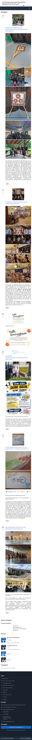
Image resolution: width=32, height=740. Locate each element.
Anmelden (28, 5)
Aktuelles (5, 699)
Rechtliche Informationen (8, 685)
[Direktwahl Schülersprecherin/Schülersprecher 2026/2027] (18, 352)
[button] (23, 5)
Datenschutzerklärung (8, 687)
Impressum (5, 690)
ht (22, 304)
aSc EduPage (28, 738)
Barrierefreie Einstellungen (8, 738)
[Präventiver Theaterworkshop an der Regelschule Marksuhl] (18, 194)
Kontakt (5, 697)
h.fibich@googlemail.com (8, 709)
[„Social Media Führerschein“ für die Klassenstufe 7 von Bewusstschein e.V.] (18, 439)
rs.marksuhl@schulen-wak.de (9, 707)
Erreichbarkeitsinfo (7, 683)
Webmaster (5, 678)
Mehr (7, 184)
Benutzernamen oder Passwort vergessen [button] (16, 730)
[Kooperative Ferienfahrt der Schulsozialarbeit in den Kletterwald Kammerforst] (18, 20)
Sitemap (5, 692)
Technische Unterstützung (9, 680)
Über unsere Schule (7, 694)
